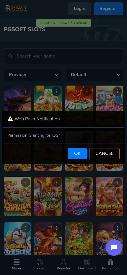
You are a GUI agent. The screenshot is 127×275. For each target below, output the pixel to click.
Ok (77, 153)
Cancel (104, 153)
